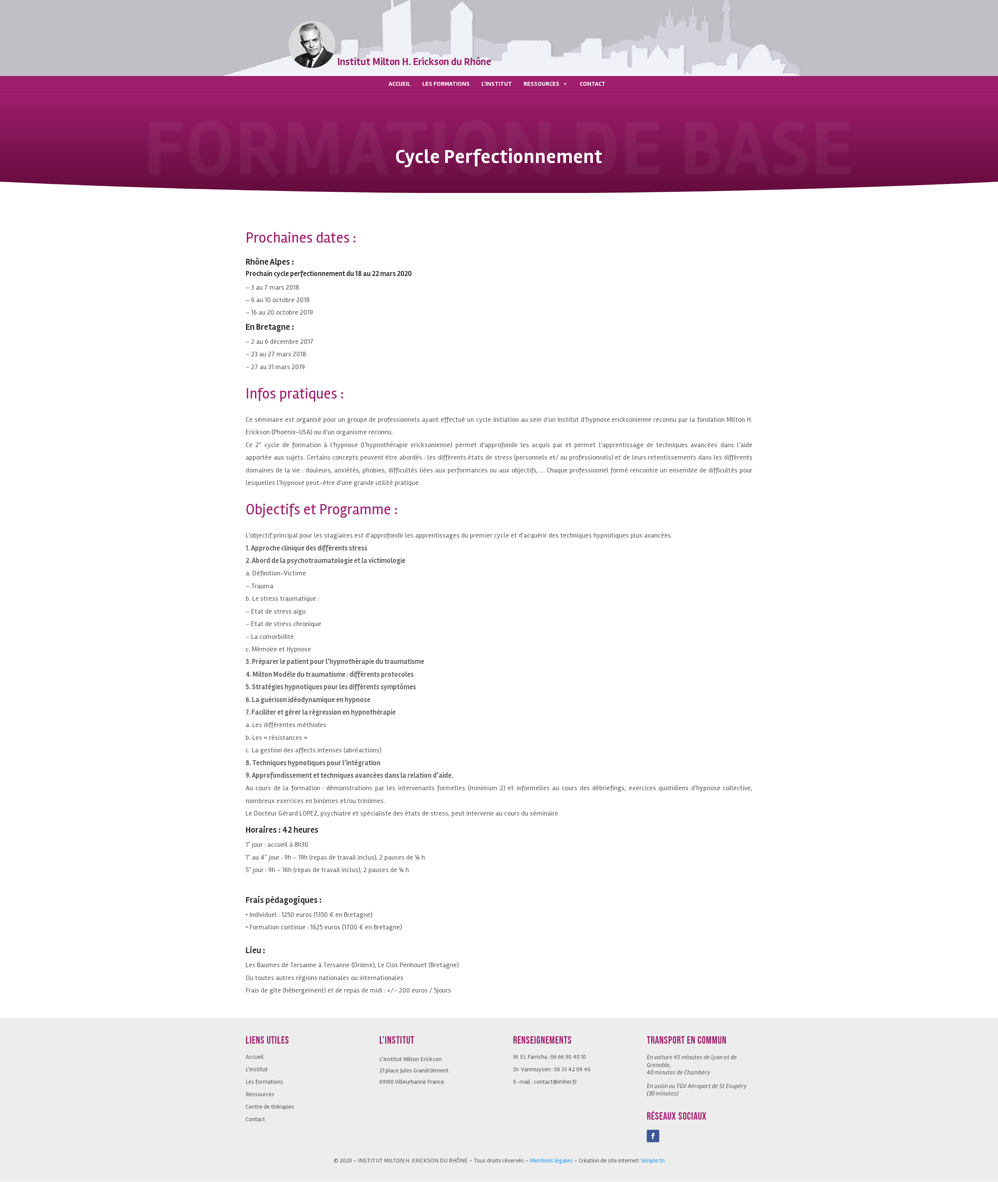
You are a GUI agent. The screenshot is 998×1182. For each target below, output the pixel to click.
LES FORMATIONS (446, 84)
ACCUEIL (400, 84)
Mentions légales (551, 1160)
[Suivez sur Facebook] (653, 1136)
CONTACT (592, 84)
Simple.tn (653, 1160)
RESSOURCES (541, 84)
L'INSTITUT (496, 84)
